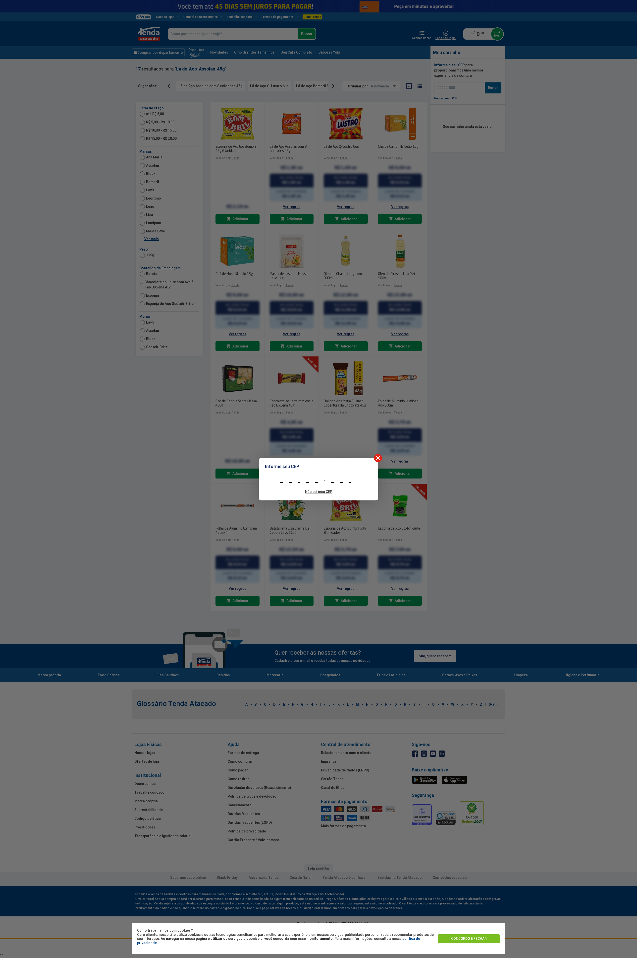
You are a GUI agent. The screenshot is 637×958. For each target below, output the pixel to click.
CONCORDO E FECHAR (469, 938)
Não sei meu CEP (318, 491)
